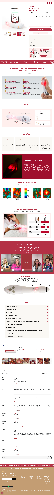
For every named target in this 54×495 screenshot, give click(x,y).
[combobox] (40, 26)
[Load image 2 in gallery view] (10, 34)
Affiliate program (31, 476)
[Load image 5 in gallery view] (23, 34)
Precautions (46, 477)
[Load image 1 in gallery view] (6, 34)
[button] (47, 3)
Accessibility (46, 483)
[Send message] (2, 493)
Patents (38, 479)
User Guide (38, 476)
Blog (37, 477)
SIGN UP (14, 479)
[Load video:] (15, 225)
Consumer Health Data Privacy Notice (47, 480)
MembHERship (23, 476)
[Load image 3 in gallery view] (14, 34)
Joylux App (30, 478)
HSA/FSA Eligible (23, 478)
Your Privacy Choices (47, 481)
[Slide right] (26, 33)
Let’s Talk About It (31, 477)
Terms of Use (46, 482)
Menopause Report (39, 478)
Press (29, 479)
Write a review (38, 8)
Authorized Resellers (47, 476)
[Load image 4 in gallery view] (19, 34)
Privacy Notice (46, 478)
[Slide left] (3, 33)
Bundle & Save (23, 477)
